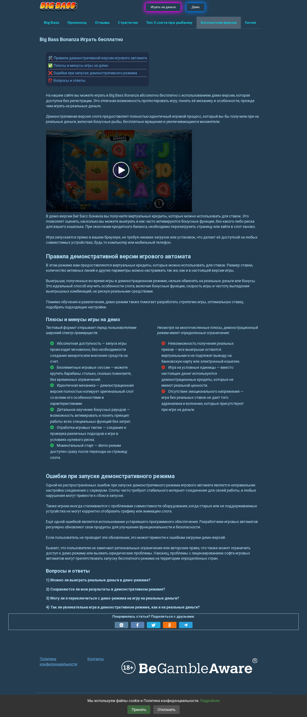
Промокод (77, 22)
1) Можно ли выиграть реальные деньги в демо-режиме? (98, 580)
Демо (196, 7)
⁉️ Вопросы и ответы (66, 80)
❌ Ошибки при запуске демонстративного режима (92, 73)
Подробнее (210, 700)
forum (250, 22)
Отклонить (166, 709)
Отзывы (102, 22)
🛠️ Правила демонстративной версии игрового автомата (97, 58)
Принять (139, 709)
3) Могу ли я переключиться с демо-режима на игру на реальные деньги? (112, 598)
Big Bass (51, 22)
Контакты (95, 659)
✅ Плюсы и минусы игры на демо (78, 65)
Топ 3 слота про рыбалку (169, 22)
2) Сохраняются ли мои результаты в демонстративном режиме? (105, 589)
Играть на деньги (163, 7)
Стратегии (128, 22)
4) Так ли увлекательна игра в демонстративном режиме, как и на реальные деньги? (123, 607)
